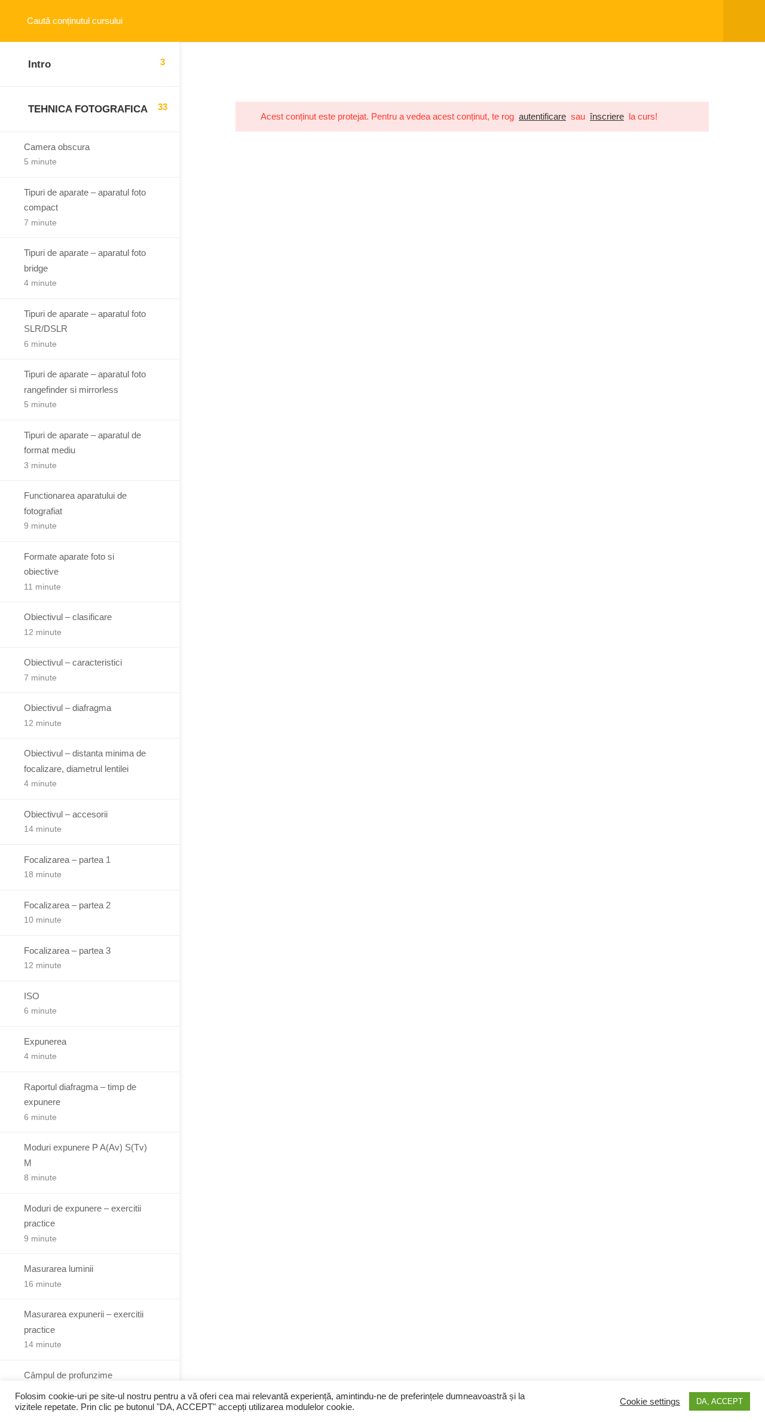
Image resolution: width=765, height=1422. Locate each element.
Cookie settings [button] (650, 1401)
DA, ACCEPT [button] (719, 1401)
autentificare (542, 116)
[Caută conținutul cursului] (21, 21)
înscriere (607, 116)
